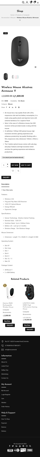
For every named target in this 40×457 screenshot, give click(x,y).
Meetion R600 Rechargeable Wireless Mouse (8, 305)
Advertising (4, 374)
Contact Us (4, 378)
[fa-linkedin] (12, 107)
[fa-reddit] (19, 107)
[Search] (23, 2)
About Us (4, 362)
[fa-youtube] (20, 446)
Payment (4, 423)
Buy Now (15, 165)
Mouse (10, 104)
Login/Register (5, 394)
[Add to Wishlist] (13, 170)
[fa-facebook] (6, 107)
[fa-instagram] (27, 446)
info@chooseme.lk (11, 349)
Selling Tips (4, 370)
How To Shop (5, 419)
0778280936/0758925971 (13, 345)
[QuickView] (18, 170)
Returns (3, 427)
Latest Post (5, 366)
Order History (5, 406)
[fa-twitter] (9, 107)
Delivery (3, 431)
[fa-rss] (30, 446)
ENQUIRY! (6, 177)
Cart (2, 398)
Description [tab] (5, 184)
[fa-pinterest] (15, 107)
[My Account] (27, 2)
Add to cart (26, 165)
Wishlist (3, 402)
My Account (5, 390)
